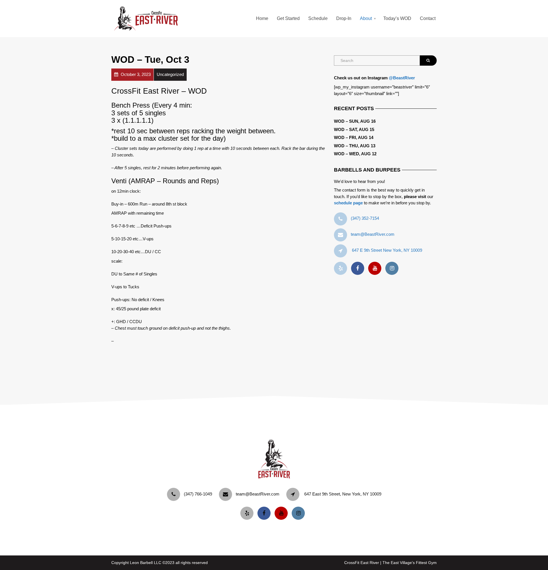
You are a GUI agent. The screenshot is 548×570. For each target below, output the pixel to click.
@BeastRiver (402, 77)
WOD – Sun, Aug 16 (355, 121)
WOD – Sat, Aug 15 (354, 129)
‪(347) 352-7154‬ (365, 218)
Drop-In (343, 18)
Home (262, 18)
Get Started (288, 18)
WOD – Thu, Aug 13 (354, 145)
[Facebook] (359, 268)
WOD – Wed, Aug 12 (355, 153)
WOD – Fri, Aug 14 (353, 137)
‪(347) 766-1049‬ (198, 494)
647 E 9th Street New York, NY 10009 (387, 250)
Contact (428, 18)
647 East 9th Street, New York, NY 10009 (342, 494)
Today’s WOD (397, 18)
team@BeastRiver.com (372, 234)
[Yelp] (342, 268)
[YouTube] (376, 268)
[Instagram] (393, 268)
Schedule (318, 18)
